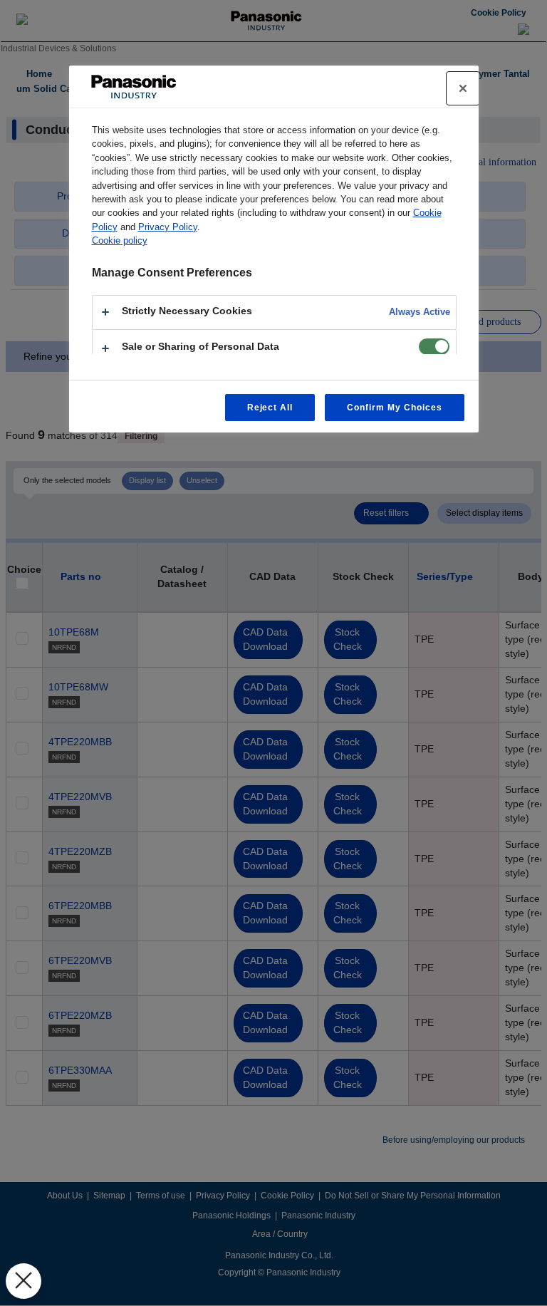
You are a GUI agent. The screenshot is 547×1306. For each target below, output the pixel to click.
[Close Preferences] (23, 1281)
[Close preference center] (463, 88)
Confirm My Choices (394, 408)
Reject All (270, 408)
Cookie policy (119, 240)
